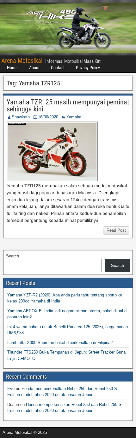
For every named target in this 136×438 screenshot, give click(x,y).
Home (12, 67)
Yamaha (73, 117)
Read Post (116, 230)
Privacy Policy (88, 67)
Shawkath (21, 117)
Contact (58, 67)
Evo (11, 388)
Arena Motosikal (22, 60)
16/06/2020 (48, 117)
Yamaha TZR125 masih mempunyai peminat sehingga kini (68, 105)
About (34, 67)
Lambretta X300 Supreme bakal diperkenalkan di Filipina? (60, 342)
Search (12, 256)
